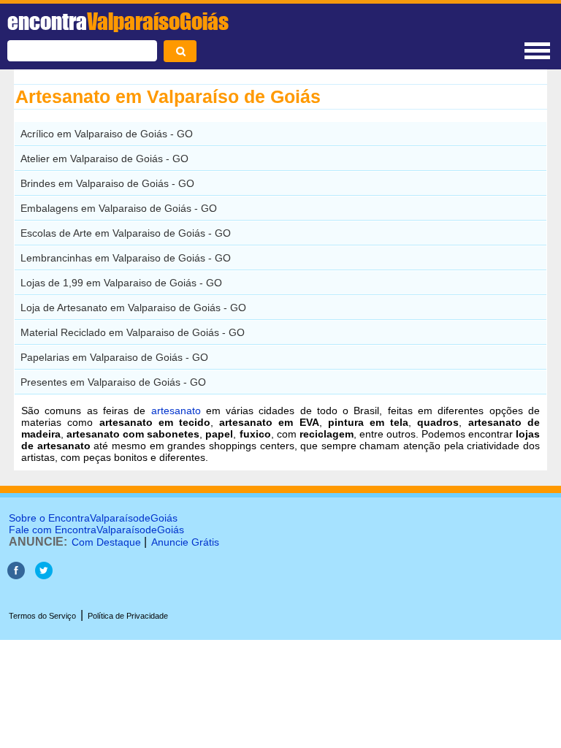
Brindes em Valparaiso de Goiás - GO (107, 183)
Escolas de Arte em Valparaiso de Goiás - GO (125, 233)
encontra (118, 21)
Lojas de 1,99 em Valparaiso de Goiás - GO (121, 283)
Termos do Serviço (42, 615)
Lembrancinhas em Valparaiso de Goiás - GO (125, 258)
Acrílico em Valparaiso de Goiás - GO (106, 134)
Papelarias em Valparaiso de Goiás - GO (114, 357)
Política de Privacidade (128, 615)
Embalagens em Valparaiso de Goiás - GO (118, 208)
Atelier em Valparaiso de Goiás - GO (104, 158)
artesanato (176, 410)
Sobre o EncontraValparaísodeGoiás (93, 518)
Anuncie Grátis (185, 542)
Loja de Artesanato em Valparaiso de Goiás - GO (133, 307)
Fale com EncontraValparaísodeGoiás (96, 529)
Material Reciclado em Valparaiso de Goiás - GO (132, 332)
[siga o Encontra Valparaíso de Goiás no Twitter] (44, 575)
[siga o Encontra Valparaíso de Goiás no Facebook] (16, 575)
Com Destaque (106, 542)
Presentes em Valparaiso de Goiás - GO (113, 382)
